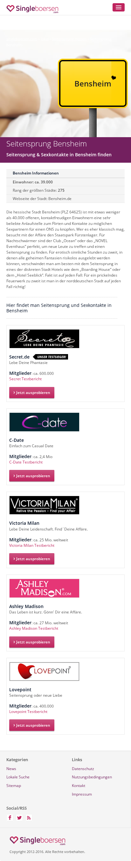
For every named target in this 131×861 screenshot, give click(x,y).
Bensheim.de (60, 198)
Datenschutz (83, 768)
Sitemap (13, 785)
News (11, 768)
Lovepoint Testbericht (28, 711)
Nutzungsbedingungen (92, 777)
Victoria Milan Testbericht (31, 545)
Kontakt (78, 785)
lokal (45, 38)
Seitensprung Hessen (69, 38)
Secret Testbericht (25, 379)
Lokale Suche (18, 777)
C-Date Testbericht (26, 462)
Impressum (82, 794)
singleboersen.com (21, 38)
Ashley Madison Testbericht (33, 628)
